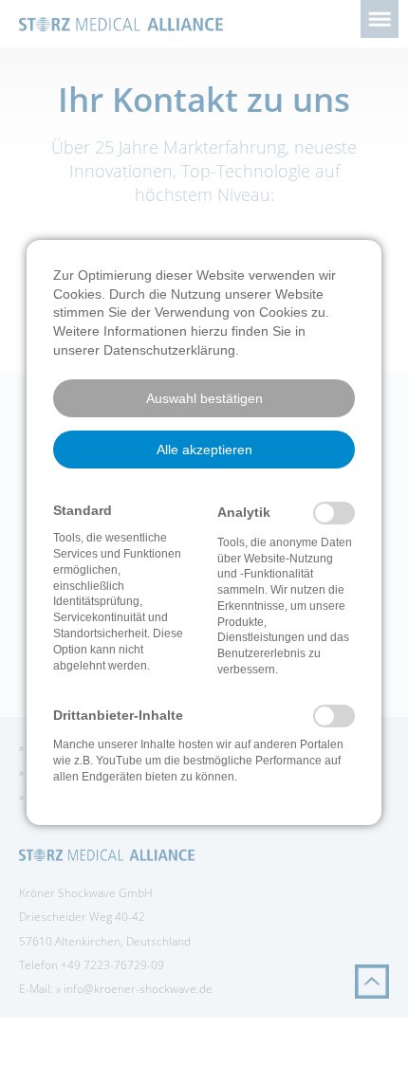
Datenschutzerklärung (169, 350)
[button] (204, 398)
